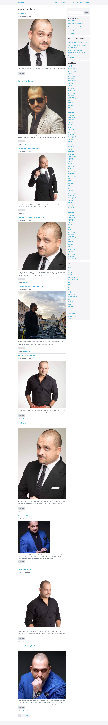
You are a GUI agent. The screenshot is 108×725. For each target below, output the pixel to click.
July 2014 (70, 241)
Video (69, 318)
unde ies (70, 314)
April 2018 (70, 165)
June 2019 (70, 141)
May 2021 (70, 105)
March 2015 (71, 227)
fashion (70, 282)
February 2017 (71, 188)
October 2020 (71, 115)
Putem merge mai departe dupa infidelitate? (78, 30)
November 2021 (72, 95)
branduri (70, 270)
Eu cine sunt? (23, 516)
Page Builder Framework (85, 722)
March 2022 (71, 88)
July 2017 (70, 180)
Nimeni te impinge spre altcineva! (75, 23)
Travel (69, 311)
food (69, 287)
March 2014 (71, 248)
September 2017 (72, 176)
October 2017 (71, 175)
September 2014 (72, 237)
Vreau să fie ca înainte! (26, 569)
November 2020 (72, 114)
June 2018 (70, 161)
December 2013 (72, 253)
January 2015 (71, 231)
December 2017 (72, 171)
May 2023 (70, 75)
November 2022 (72, 78)
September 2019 (72, 136)
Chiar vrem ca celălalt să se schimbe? (31, 217)
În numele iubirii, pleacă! (26, 646)
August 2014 (71, 239)
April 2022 (70, 87)
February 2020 (71, 127)
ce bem (70, 272)
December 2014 (72, 232)
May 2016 (70, 203)
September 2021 (72, 98)
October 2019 (71, 134)
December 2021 (72, 93)
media (69, 299)
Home (56, 2)
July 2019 (70, 139)
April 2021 (70, 107)
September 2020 (72, 117)
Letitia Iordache (71, 55)
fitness (69, 286)
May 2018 (70, 163)
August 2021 (71, 100)
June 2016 (70, 202)
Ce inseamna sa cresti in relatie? (75, 26)
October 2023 (71, 70)
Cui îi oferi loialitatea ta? (26, 81)
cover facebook (71, 277)
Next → (27, 715)
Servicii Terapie (79, 2)
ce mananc (70, 275)
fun (69, 289)
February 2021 (71, 109)
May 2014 (70, 244)
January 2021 (71, 110)
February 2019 (71, 148)
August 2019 (71, 137)
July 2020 (70, 120)
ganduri (24, 213)
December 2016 (72, 192)
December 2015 (72, 212)
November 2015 (72, 214)
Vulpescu (21, 2)
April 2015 (70, 226)
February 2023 (71, 76)
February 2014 (71, 249)
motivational (25, 76)
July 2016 (70, 200)
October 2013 (71, 256)
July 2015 (70, 220)
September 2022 (72, 80)
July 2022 (70, 83)
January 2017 (71, 190)
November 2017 (72, 173)
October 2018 (71, 154)
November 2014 (72, 234)
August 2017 (71, 178)
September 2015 (72, 217)
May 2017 (70, 183)
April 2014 (70, 246)
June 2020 (70, 122)
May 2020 (70, 124)
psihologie (70, 306)
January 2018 (71, 170)
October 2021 (71, 97)
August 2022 (71, 81)
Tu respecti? (71, 33)
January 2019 (71, 149)
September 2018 (72, 156)
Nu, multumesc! (71, 20)
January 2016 (71, 210)
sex (69, 308)
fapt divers (70, 281)
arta (69, 265)
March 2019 (71, 146)
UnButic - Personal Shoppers (74, 52)
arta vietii (70, 267)
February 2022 (71, 90)
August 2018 (71, 158)
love (69, 297)
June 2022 (70, 85)
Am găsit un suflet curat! (26, 355)
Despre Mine (63, 2)
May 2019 (70, 143)
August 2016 (71, 198)
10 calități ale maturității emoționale (30, 286)
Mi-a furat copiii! (23, 423)
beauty (69, 269)
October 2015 (71, 215)
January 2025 (71, 65)
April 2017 (70, 185)
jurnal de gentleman (72, 296)
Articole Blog (71, 2)
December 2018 (72, 151)
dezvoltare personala (73, 279)
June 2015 (70, 222)
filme (69, 284)
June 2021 (70, 103)
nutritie (69, 304)
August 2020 (71, 119)
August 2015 (71, 219)
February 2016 (71, 209)
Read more (22, 74)
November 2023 (72, 68)
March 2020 (71, 126)
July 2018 (70, 159)
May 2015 (70, 224)
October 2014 (71, 236)
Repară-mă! (22, 14)
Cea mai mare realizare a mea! (28, 148)
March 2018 (71, 166)
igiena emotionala (26, 282)
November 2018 (72, 153)
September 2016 (72, 197)
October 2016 (71, 195)
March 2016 (71, 207)
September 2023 (72, 71)
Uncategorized (71, 313)
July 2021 (70, 102)
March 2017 (71, 187)
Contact (87, 2)
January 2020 (71, 129)
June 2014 (70, 242)
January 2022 (71, 92)
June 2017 (70, 181)
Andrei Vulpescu (72, 42)
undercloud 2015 (72, 316)
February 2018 (71, 168)
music (69, 303)
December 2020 (72, 112)
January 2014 (71, 251)
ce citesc (70, 274)
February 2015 (71, 229)
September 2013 (72, 258)
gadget (69, 291)
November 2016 (72, 193)
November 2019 (72, 132)
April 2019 (70, 144)
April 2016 (70, 205)
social (69, 309)
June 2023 (70, 73)
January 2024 (71, 66)
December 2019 (72, 131)
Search (70, 10)
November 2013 (72, 254)
